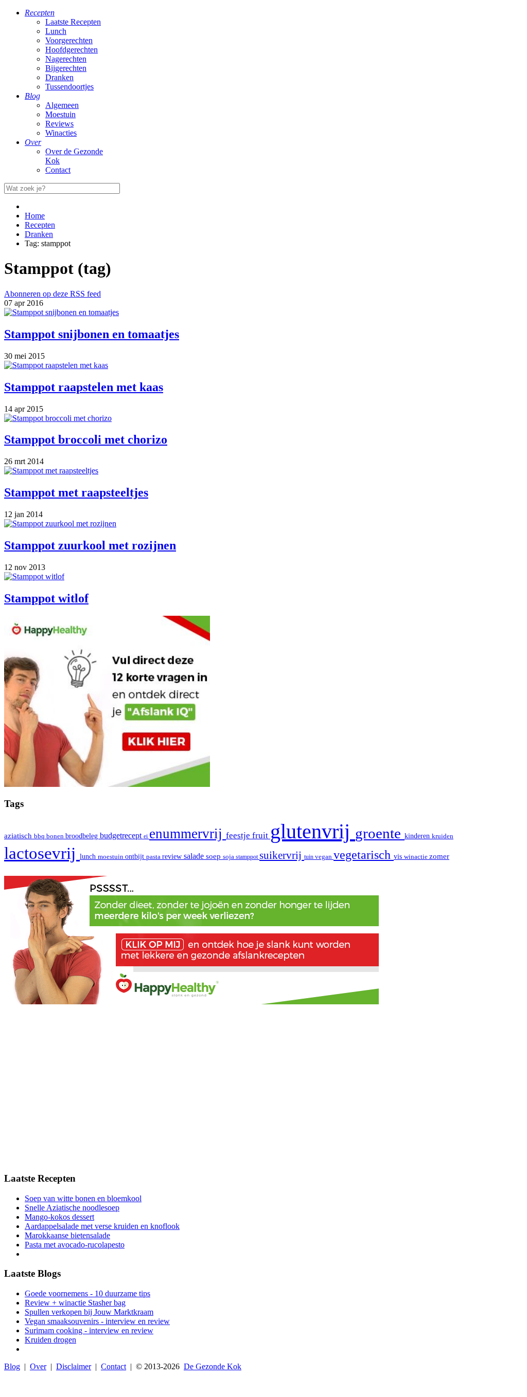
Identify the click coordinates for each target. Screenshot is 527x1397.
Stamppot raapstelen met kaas (83, 387)
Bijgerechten (65, 68)
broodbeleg (82, 836)
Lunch (55, 31)
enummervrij (187, 833)
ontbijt (135, 856)
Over (38, 1366)
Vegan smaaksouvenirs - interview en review (97, 1321)
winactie (416, 856)
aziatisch (19, 835)
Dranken (59, 77)
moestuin (111, 856)
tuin (309, 856)
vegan (324, 856)
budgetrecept (122, 835)
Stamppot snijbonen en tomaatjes (91, 334)
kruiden (442, 836)
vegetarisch (363, 854)
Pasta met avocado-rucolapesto (75, 1244)
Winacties (61, 132)
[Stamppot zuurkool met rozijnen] (60, 523)
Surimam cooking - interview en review (89, 1330)
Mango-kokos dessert (59, 1216)
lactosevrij (42, 852)
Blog (12, 1366)
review (173, 856)
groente (380, 833)
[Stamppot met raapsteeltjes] (51, 470)
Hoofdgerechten (71, 49)
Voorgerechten (69, 40)
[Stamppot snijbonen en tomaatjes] (61, 312)
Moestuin (60, 114)
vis (399, 856)
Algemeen (62, 105)
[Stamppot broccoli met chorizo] (58, 418)
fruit (261, 835)
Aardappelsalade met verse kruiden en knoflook (102, 1226)
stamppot (247, 856)
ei (146, 836)
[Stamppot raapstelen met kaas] (56, 365)
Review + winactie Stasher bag (75, 1302)
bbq (40, 836)
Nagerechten (65, 58)
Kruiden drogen (50, 1339)
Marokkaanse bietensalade (67, 1235)
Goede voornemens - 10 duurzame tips (87, 1293)
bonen (55, 836)
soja (229, 856)
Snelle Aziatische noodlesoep (72, 1207)
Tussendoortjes (69, 86)
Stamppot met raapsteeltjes (76, 492)
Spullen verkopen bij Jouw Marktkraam (89, 1312)
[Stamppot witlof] (34, 576)
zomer (439, 856)
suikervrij (281, 855)
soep (214, 856)
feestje (239, 835)
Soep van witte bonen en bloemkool (83, 1198)
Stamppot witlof (46, 598)
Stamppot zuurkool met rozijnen (90, 545)
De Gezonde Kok (212, 1366)
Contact (58, 170)
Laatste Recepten (73, 21)
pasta (154, 856)
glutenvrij (312, 831)
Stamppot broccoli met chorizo (85, 439)
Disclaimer (73, 1366)
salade (195, 856)
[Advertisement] (263, 1091)
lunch (89, 856)
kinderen (418, 836)
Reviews (59, 123)
